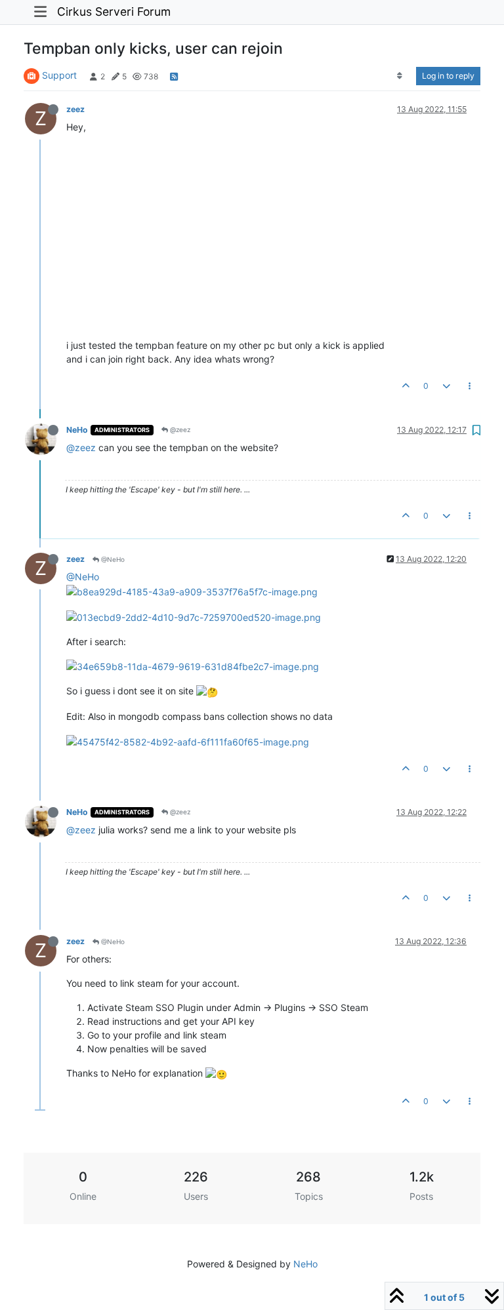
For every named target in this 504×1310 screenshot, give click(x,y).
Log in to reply (448, 76)
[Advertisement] (273, 236)
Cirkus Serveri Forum (114, 11)
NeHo (77, 430)
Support (59, 75)
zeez (75, 109)
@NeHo (112, 559)
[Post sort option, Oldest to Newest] (400, 76)
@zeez (179, 429)
